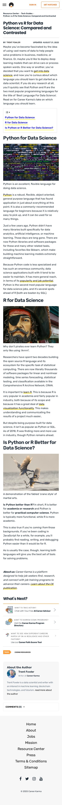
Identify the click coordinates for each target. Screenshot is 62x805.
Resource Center (31, 749)
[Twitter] (27, 779)
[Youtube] (41, 779)
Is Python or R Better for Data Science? (29, 127)
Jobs (31, 736)
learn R (27, 392)
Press (31, 755)
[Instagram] (34, 779)
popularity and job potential (36, 280)
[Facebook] (20, 779)
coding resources (23, 652)
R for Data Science (16, 122)
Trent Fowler (13, 42)
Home (31, 724)
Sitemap (31, 767)
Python (7, 194)
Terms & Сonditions (31, 761)
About (31, 730)
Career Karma (33, 676)
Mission (31, 743)
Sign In (32, 5)
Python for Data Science (20, 117)
